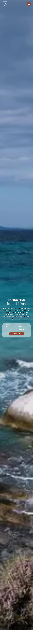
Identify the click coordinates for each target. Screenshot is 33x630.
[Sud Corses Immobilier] (5, 4)
